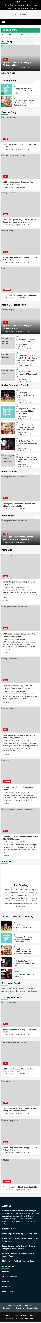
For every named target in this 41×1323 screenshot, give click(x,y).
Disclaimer (6, 1286)
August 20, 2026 (20, 262)
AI (15, 5)
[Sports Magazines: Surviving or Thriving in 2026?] (20, 129)
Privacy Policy (7, 1281)
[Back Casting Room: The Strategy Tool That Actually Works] (20, 242)
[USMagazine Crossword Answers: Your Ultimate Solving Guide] (6, 89)
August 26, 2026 (20, 68)
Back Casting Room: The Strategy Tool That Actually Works (27, 374)
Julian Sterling (9, 68)
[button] (3, 22)
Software (7, 289)
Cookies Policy (7, 1291)
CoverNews (19, 1318)
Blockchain (21, 5)
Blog (11, 5)
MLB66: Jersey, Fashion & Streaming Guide (20, 295)
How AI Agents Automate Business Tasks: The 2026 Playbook (26, 459)
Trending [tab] (28, 916)
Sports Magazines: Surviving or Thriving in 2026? (25, 395)
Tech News (24, 8)
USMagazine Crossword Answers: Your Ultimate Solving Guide (24, 91)
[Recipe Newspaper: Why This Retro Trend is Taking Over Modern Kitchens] (6, 101)
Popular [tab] (16, 916)
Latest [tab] (6, 916)
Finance (8, 8)
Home (6, 5)
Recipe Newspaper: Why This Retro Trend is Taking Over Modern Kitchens (23, 103)
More (35, 5)
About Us (33, 8)
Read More (6, 601)
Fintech (28, 5)
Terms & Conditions (9, 1276)
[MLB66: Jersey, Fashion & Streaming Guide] (20, 280)
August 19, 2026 (23, 466)
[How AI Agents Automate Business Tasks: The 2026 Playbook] (8, 460)
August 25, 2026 (20, 225)
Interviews (16, 8)
